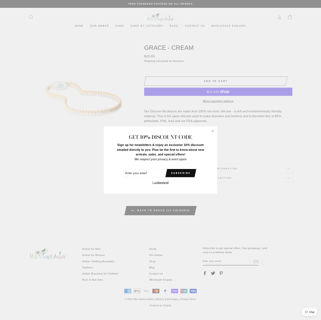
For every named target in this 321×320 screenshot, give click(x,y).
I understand (161, 182)
